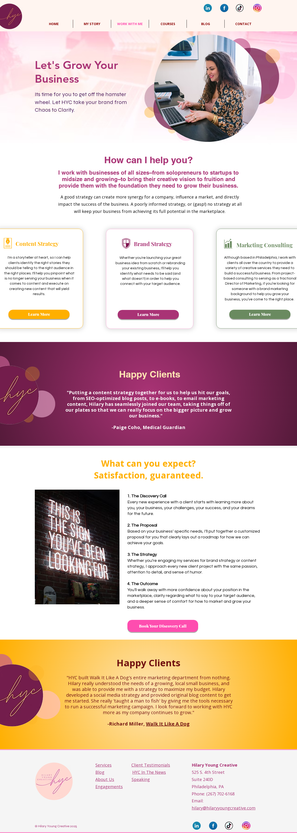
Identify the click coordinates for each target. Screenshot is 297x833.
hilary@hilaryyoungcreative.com (223, 808)
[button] (168, 24)
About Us (104, 779)
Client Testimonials (150, 765)
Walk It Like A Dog (168, 724)
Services (103, 765)
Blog (99, 772)
